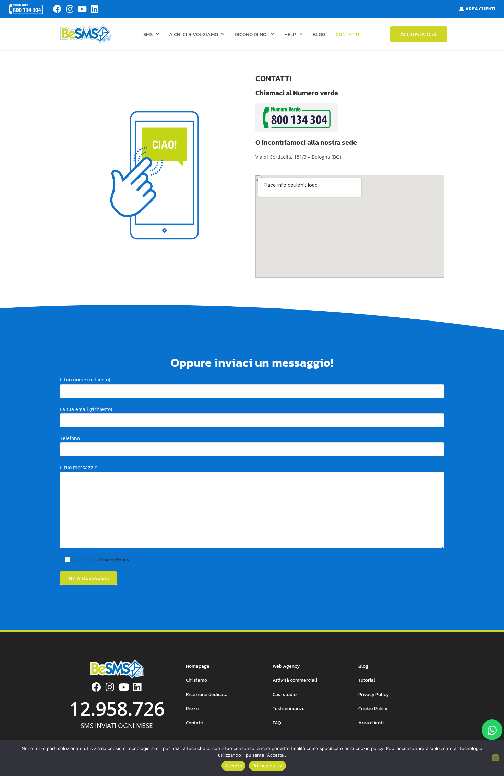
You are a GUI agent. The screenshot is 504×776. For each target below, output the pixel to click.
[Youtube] (82, 9)
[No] (495, 757)
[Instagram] (69, 9)
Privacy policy (267, 765)
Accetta (233, 765)
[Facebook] (57, 9)
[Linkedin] (94, 9)
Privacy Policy (114, 559)
